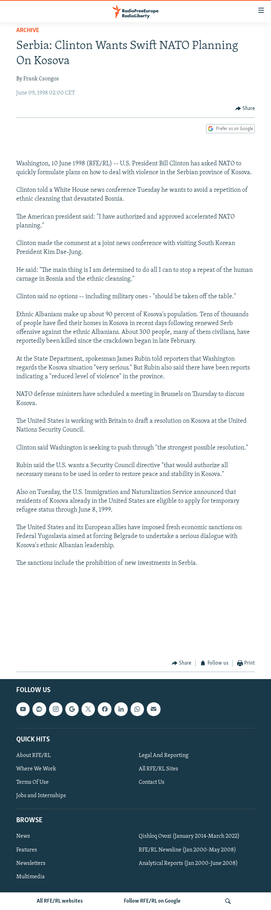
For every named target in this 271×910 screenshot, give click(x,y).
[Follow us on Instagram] (55, 709)
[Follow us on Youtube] (23, 709)
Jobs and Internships (41, 796)
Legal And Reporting (163, 755)
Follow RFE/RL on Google (152, 901)
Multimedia (30, 877)
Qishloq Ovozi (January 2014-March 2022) (189, 836)
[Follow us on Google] (72, 709)
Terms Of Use (32, 782)
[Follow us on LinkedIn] (121, 709)
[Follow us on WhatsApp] (137, 709)
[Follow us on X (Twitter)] (88, 709)
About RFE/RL (33, 755)
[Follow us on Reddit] (39, 709)
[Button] (245, 108)
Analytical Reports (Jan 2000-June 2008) (188, 863)
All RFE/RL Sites (158, 769)
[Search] (228, 901)
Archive (27, 31)
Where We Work (36, 769)
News (23, 836)
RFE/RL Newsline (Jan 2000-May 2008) (187, 850)
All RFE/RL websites (60, 901)
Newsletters (31, 863)
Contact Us (151, 782)
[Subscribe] (153, 709)
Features (26, 850)
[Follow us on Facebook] (104, 709)
